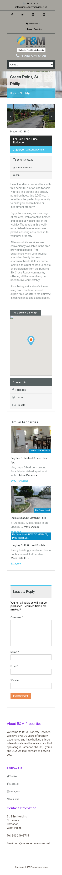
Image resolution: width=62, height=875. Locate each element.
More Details (27, 475)
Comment (17, 617)
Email (14, 666)
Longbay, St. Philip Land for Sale (28, 545)
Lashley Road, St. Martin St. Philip (28, 518)
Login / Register (34, 29)
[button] (34, 346)
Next (52, 115)
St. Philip (25, 93)
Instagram (14, 791)
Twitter (20, 397)
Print (18, 175)
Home (13, 93)
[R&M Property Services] (31, 42)
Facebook (21, 390)
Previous (10, 115)
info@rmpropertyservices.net (31, 6)
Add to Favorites (24, 167)
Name (15, 652)
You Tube (14, 799)
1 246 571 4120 (33, 55)
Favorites (33, 24)
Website (15, 680)
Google (21, 405)
